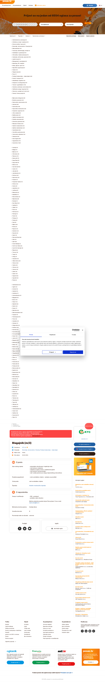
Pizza (13, 359)
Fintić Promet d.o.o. (82, 554)
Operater (14, 355)
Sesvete (14, 233)
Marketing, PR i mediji (17, 63)
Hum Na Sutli (15, 166)
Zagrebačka (15, 140)
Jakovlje (14, 171)
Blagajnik (14, 297)
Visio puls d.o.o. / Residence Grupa (83, 558)
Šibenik (14, 250)
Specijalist (14, 387)
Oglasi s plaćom (90, 36)
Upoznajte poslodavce (48, 632)
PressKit (7, 632)
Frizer (13, 318)
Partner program (9, 638)
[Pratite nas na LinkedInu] (86, 631)
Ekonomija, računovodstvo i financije (21, 46)
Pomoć (7, 636)
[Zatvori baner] (82, 330)
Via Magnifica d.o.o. (83, 610)
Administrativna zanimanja (18, 39)
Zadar (13, 273)
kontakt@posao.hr (88, 656)
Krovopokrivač (16, 333)
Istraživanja (27, 632)
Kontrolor (14, 329)
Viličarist (14, 404)
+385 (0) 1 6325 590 (88, 658)
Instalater (14, 321)
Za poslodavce (17, 5)
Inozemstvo (15, 142)
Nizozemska (15, 196)
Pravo (13, 74)
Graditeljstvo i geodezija (18, 52)
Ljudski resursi (15, 59)
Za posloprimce (6, 5)
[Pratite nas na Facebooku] (83, 631)
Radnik (14, 370)
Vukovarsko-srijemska (17, 134)
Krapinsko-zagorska (17, 110)
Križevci (14, 183)
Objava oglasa (65, 624)
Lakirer (14, 338)
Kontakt (7, 624)
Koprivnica (15, 177)
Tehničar (14, 398)
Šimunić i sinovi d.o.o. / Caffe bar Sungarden (83, 588)
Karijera (31, 5)
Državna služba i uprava (18, 44)
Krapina (14, 179)
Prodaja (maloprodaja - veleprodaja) (21, 76)
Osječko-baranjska (17, 117)
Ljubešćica (15, 188)
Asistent (14, 291)
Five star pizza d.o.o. (80, 593)
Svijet (25, 626)
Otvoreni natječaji (47, 624)
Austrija (14, 147)
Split (13, 241)
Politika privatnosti (9, 628)
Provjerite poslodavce (48, 630)
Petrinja (14, 213)
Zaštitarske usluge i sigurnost (19, 89)
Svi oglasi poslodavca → (84, 444)
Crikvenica (15, 154)
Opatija (14, 205)
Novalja (14, 201)
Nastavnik (14, 348)
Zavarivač (14, 415)
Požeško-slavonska (17, 119)
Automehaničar (16, 295)
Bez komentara (27, 636)
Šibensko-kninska (16, 123)
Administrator (15, 284)
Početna (14, 423)
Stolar (13, 391)
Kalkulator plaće (41, 5)
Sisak (13, 235)
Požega (14, 218)
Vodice (14, 265)
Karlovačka (15, 106)
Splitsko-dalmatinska (17, 127)
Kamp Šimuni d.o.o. (80, 538)
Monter (14, 346)
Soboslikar (14, 385)
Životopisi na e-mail (66, 630)
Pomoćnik (14, 361)
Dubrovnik (14, 158)
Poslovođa (14, 363)
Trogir (13, 254)
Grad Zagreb (15, 138)
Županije (20, 36)
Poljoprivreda (15, 72)
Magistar (14, 340)
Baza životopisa (66, 626)
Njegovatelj (15, 351)
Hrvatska (26, 624)
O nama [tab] (74, 334)
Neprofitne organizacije (18, 67)
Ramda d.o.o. (79, 571)
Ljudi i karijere (27, 630)
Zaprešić (14, 278)
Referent (14, 374)
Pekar (13, 357)
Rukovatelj (14, 376)
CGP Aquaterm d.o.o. (82, 598)
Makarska (14, 192)
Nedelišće (14, 194)
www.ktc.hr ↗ (84, 438)
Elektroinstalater (16, 312)
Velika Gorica (15, 260)
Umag (13, 256)
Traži (87, 23)
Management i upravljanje (18, 61)
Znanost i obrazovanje (17, 93)
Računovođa (15, 368)
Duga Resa (15, 160)
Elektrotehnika (15, 48)
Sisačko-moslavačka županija (37, 485)
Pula (13, 222)
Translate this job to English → (85, 449)
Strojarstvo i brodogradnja (18, 82)
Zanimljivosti (27, 634)
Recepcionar (15, 372)
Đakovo (14, 164)
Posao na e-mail (47, 628)
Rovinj (13, 226)
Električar (14, 310)
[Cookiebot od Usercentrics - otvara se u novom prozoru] (73, 330)
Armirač (14, 289)
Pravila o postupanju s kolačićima (13, 630)
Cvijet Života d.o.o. (84, 543)
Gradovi (28, 36)
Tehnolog (14, 400)
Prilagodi (51, 352)
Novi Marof (15, 203)
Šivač (13, 395)
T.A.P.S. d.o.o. (84, 486)
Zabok (14, 271)
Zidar (13, 417)
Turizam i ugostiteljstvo (18, 84)
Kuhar (13, 336)
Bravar (14, 299)
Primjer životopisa (47, 636)
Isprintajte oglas (58, 528)
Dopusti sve (73, 352)
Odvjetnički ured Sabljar (82, 500)
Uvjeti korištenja (9, 626)
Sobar (13, 383)
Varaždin (14, 258)
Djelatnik (14, 304)
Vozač (13, 410)
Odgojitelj (14, 353)
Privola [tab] (31, 334)
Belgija (14, 149)
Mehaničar (15, 342)
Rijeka (13, 224)
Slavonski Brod (16, 237)
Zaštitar (14, 413)
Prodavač (14, 366)
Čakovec (14, 156)
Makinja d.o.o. (82, 527)
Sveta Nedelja (15, 243)
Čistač (13, 301)
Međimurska (15, 115)
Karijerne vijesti (65, 632)
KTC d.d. (24, 447)
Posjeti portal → (15, 662)
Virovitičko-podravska (17, 132)
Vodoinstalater (15, 408)
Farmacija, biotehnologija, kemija (20, 50)
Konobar (14, 327)
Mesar (13, 344)
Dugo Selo (14, 162)
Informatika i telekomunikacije (19, 54)
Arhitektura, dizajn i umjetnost (19, 42)
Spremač (14, 389)
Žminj (13, 280)
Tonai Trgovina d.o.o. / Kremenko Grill (84, 496)
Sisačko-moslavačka (17, 125)
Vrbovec (14, 267)
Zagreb (14, 275)
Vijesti (25, 5)
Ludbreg (14, 190)
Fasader (14, 314)
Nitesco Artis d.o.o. (82, 577)
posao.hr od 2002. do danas (12, 634)
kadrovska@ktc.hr (34, 502)
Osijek (13, 207)
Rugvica (14, 228)
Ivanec (14, 168)
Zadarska (14, 136)
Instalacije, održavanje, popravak (20, 57)
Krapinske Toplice (16, 181)
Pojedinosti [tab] (52, 334)
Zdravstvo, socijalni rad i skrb (19, 91)
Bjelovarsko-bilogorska (17, 98)
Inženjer (14, 323)
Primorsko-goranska (17, 121)
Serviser (14, 378)
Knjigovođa (15, 325)
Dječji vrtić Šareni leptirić (84, 582)
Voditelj (14, 406)
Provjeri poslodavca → (84, 453)
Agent (13, 286)
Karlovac (14, 175)
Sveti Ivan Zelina (16, 245)
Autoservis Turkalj (84, 506)
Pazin (13, 209)
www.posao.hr (36, 435)
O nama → (91, 662)
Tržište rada (27, 628)
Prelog (14, 220)
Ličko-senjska (15, 113)
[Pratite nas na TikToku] (94, 631)
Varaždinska (15, 130)
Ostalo (14, 69)
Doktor (14, 306)
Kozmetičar (15, 331)
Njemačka (14, 198)
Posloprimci (16, 425)
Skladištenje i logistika (17, 80)
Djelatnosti (12, 36)
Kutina (14, 186)
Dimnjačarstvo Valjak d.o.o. (81, 615)
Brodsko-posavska (16, 100)
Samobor (14, 230)
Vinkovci (14, 263)
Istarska (14, 104)
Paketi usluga (65, 628)
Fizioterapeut (15, 316)
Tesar (13, 402)
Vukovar (14, 269)
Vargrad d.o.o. (83, 512)
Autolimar (14, 293)
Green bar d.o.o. (79, 522)
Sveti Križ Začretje (16, 248)
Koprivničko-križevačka (18, 108)
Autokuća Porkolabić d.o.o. (84, 533)
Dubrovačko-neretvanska (18, 102)
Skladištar (14, 380)
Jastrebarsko (15, 173)
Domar (14, 308)
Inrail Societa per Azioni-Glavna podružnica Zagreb (83, 604)
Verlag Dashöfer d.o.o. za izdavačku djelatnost (84, 565)
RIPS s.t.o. (83, 548)
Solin (13, 239)
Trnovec (14, 252)
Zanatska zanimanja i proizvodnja (20, 87)
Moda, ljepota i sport (17, 65)
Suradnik (14, 393)
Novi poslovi (81, 36)
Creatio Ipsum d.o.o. (82, 491)
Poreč (13, 216)
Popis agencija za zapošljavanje (50, 638)
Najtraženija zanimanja (38, 36)
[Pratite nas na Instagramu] (90, 631)
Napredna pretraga (71, 36)
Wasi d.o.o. (79, 517)
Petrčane (14, 211)
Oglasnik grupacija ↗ (10, 641)
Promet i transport (16, 78)
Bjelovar (14, 151)
